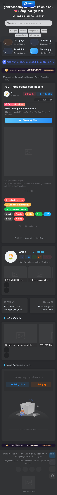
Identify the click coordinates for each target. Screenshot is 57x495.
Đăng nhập (19, 384)
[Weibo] (32, 469)
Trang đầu (8, 77)
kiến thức (23, 31)
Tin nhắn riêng (46, 93)
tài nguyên (13, 31)
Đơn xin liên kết (10, 453)
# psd (8, 214)
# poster (19, 214)
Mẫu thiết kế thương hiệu (19, 204)
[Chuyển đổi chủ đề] (52, 476)
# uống (19, 218)
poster (44, 31)
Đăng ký (42, 384)
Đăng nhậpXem (30, 120)
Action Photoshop (42, 77)
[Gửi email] (38, 469)
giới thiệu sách (35, 35)
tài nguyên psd (34, 31)
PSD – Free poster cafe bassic (23, 87)
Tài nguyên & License (24, 77)
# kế (39, 214)
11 (29, 257)
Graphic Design (21, 35)
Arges (14, 92)
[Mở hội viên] (52, 462)
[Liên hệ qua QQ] (25, 469)
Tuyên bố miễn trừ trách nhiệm (33, 453)
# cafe (8, 218)
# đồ (47, 214)
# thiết (29, 214)
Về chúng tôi (36, 456)
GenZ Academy (26, 460)
